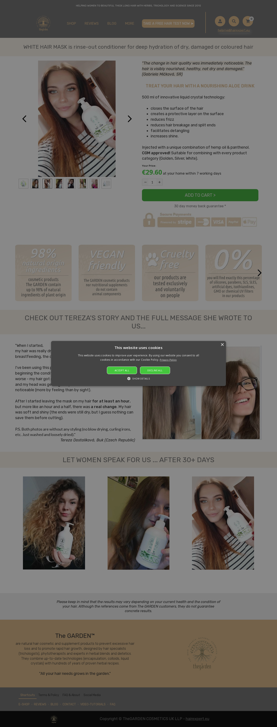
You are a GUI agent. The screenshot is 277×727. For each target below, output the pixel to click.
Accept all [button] (122, 370)
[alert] (138, 363)
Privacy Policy (168, 360)
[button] (138, 363)
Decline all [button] (155, 370)
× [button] (222, 344)
